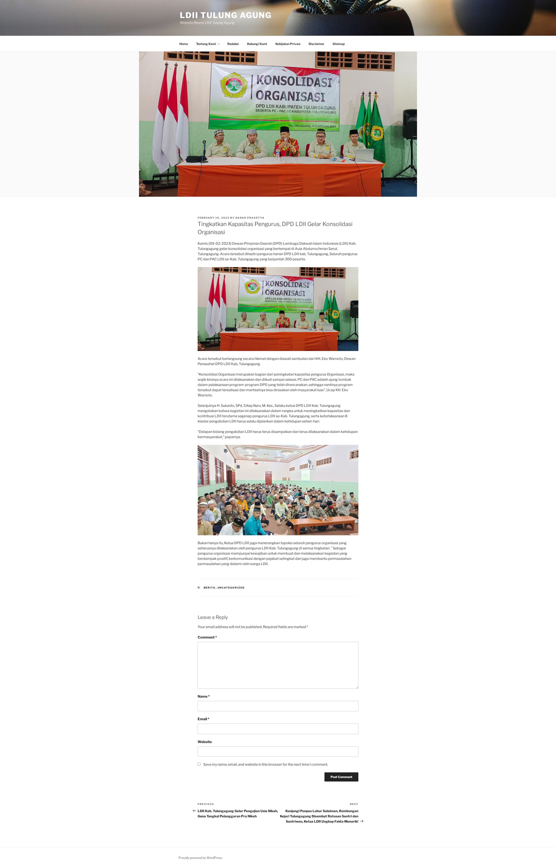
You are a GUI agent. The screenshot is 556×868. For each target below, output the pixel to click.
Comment (207, 637)
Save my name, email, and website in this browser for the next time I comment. (265, 764)
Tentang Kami (206, 44)
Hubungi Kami (257, 44)
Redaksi (233, 44)
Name (204, 696)
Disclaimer (316, 44)
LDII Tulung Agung (226, 15)
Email (203, 719)
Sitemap (339, 44)
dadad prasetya (250, 217)
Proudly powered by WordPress (200, 858)
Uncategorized (231, 587)
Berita (210, 587)
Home (183, 44)
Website (205, 742)
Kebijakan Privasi (287, 44)
